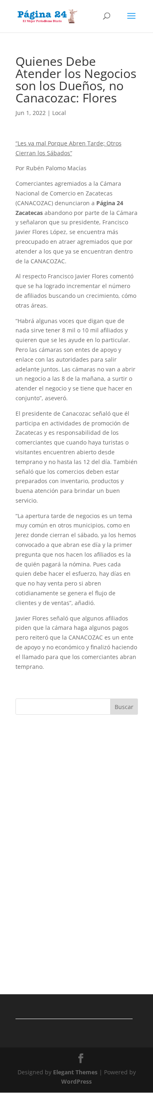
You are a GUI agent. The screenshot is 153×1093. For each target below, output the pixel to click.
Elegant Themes (75, 1072)
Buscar (124, 707)
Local (59, 113)
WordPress (76, 1081)
